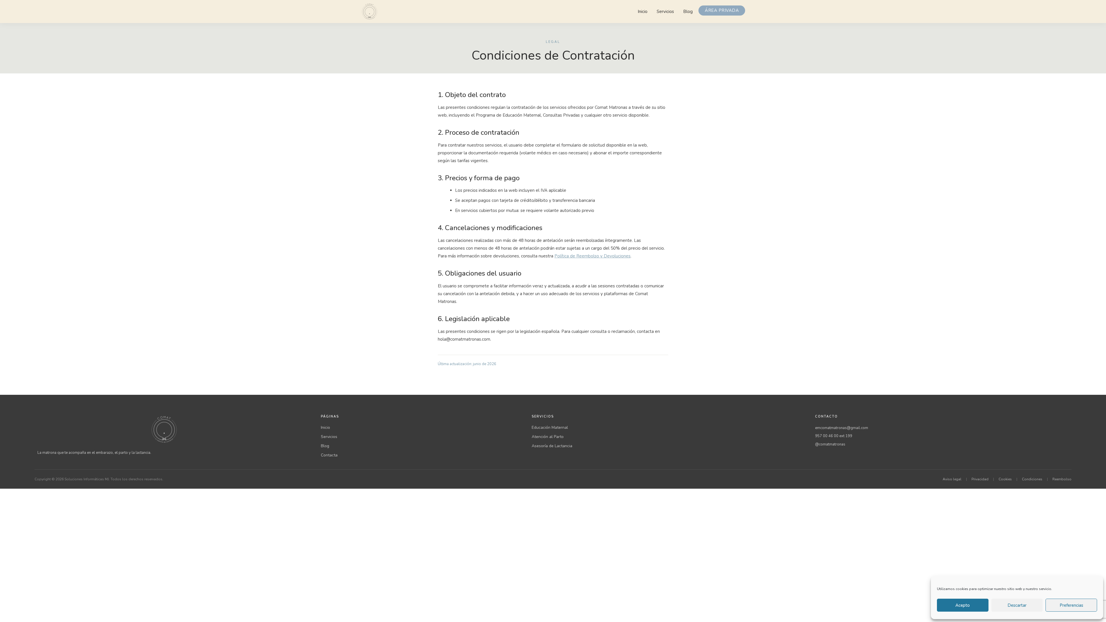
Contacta (329, 455)
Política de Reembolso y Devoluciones (592, 256)
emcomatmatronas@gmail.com (841, 428)
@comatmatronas (830, 444)
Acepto (962, 605)
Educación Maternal (550, 427)
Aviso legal (952, 479)
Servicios (665, 11)
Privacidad (979, 479)
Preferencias (1071, 605)
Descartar (1017, 605)
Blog (688, 11)
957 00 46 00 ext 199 (833, 436)
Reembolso (1061, 479)
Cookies (1005, 479)
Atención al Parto (548, 436)
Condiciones (1032, 479)
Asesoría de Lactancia (552, 446)
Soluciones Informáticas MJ (87, 479)
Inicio (642, 11)
